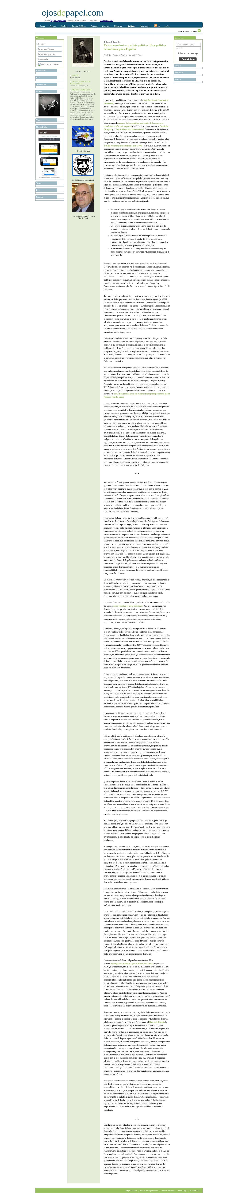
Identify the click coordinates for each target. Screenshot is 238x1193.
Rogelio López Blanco (58, 21)
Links (167, 26)
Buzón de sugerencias (149, 1191)
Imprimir (42, 44)
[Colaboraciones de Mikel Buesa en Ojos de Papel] (83, 213)
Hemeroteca (144, 26)
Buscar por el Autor (46, 49)
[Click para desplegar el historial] (199, 30)
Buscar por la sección (46, 54)
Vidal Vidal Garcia (106, 21)
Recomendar (43, 59)
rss (158, 26)
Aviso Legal (182, 1191)
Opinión (94, 26)
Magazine (118, 26)
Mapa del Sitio (131, 1191)
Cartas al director (167, 1191)
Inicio (42, 26)
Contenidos (194, 1191)
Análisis (64, 26)
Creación (105, 26)
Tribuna (53, 26)
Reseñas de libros (79, 26)
